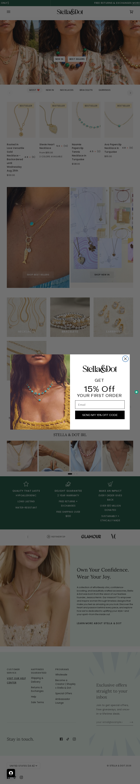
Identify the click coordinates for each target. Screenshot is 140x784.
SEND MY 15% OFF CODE (100, 415)
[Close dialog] (125, 359)
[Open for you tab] (11, 773)
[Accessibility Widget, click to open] (136, 392)
